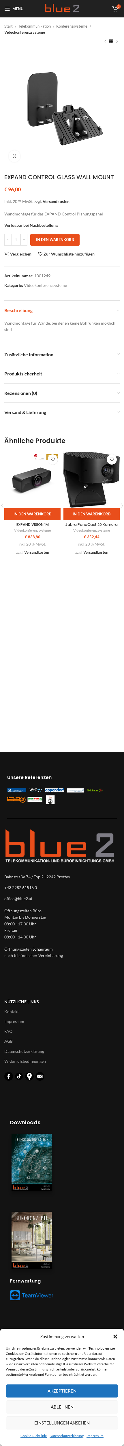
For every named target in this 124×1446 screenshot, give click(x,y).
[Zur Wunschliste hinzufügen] (53, 459)
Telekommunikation (35, 26)
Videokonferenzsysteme (24, 32)
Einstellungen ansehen (62, 1422)
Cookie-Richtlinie (33, 1436)
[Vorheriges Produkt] (105, 41)
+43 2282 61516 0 (20, 887)
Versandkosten (56, 201)
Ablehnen (62, 1406)
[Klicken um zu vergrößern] (14, 156)
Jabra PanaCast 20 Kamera (91, 524)
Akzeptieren (62, 1390)
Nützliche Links (21, 1001)
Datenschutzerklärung (67, 1436)
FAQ (8, 1031)
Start (9, 26)
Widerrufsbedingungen (25, 1061)
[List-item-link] (62, 898)
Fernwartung (25, 1281)
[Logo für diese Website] (62, 8)
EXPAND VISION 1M (32, 524)
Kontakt (11, 1011)
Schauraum (43, 949)
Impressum (95, 1436)
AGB (8, 1041)
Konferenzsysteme (72, 26)
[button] (115, 1336)
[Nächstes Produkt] (117, 41)
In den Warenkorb (55, 239)
